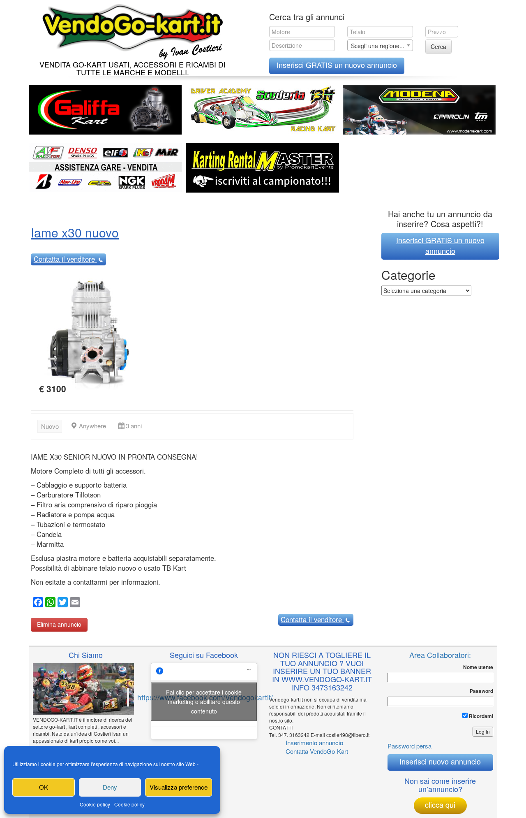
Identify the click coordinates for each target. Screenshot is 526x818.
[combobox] (380, 45)
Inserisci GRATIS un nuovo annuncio (337, 64)
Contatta (64, 259)
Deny (110, 787)
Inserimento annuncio (314, 742)
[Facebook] (37, 603)
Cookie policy (95, 804)
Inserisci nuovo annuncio (440, 761)
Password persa (409, 745)
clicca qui (440, 804)
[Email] (74, 603)
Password (481, 691)
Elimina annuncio (59, 624)
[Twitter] (61, 603)
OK (43, 787)
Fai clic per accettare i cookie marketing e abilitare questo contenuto (204, 701)
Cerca (438, 46)
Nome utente (478, 667)
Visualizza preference (179, 787)
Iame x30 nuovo (75, 232)
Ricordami (480, 716)
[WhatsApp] (49, 603)
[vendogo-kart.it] (130, 29)
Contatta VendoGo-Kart (317, 751)
